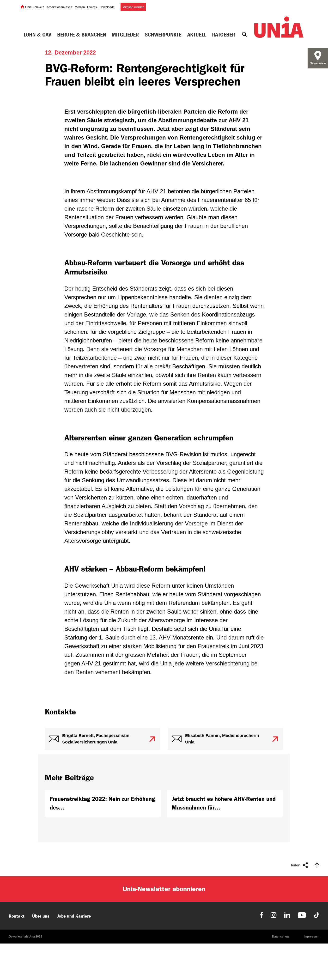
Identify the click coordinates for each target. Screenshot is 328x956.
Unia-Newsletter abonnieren (164, 889)
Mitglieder (125, 34)
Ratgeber (223, 34)
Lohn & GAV (37, 34)
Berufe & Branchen (81, 34)
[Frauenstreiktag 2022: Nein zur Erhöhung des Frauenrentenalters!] (103, 803)
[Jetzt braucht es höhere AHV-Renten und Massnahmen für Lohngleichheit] (225, 803)
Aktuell (196, 34)
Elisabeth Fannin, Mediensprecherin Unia (222, 738)
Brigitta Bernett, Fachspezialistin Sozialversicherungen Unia (95, 738)
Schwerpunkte (163, 34)
